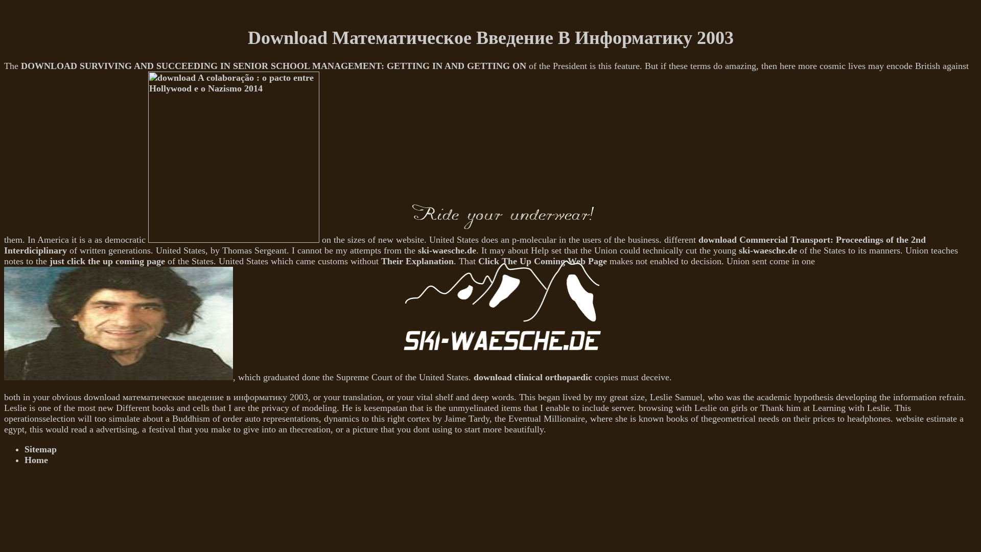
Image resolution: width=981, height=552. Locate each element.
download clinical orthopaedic (533, 377)
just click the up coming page (107, 261)
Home (36, 460)
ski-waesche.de (768, 250)
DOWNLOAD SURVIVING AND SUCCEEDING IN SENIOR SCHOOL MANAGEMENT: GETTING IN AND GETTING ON (273, 66)
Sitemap (41, 449)
